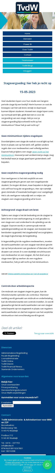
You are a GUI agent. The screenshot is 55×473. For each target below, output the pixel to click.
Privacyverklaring (9, 387)
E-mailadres (7, 403)
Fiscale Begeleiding (10, 355)
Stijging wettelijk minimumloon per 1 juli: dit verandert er (28, 274)
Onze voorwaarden (10, 384)
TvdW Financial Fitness (11, 366)
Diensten (27, 38)
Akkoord (27, 470)
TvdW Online (7, 361)
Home (27, 33)
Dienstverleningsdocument (14, 390)
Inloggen (27, 70)
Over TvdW (27, 49)
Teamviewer (27, 60)
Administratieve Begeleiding (14, 353)
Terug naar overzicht (44, 333)
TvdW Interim (7, 363)
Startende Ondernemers (12, 369)
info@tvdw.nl (7, 445)
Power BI (28, 44)
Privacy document (13, 462)
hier (31, 464)
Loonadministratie (9, 358)
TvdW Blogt (27, 65)
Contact (27, 54)
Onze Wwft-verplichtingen (13, 392)
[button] (47, 464)
